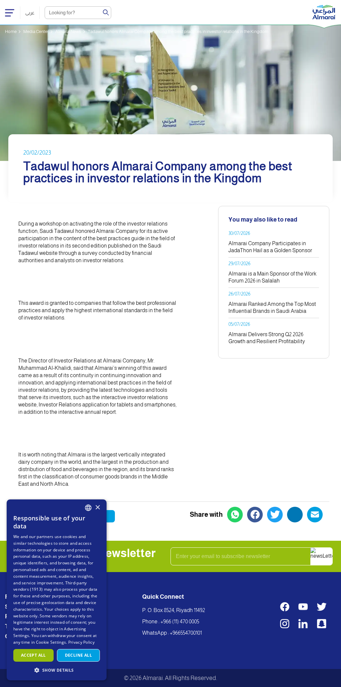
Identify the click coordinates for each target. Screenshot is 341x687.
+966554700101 (186, 633)
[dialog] (57, 589)
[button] (56, 670)
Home (11, 31)
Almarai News (68, 31)
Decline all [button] (78, 655)
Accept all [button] (33, 655)
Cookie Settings (51, 642)
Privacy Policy (81, 642)
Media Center (36, 31)
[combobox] (88, 507)
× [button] (97, 507)
